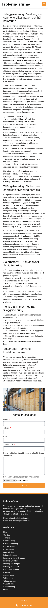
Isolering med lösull (11, 567)
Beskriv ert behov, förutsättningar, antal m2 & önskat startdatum (23, 454)
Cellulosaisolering (10, 544)
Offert (5, 590)
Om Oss (6, 535)
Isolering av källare (10, 561)
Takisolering (8, 578)
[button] (44, 4)
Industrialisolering (10, 555)
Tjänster (6, 538)
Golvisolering (8, 552)
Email (5, 436)
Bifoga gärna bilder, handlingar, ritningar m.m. (21, 477)
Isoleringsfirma (16, 4)
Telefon (6, 428)
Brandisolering (9, 541)
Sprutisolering (8, 575)
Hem (5, 532)
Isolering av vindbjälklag (13, 564)
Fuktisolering (8, 549)
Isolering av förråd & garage (14, 558)
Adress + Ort (8, 445)
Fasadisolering (9, 546)
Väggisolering (8, 584)
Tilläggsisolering (9, 581)
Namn (6, 419)
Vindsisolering (9, 587)
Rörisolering (8, 572)
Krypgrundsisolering (11, 569)
